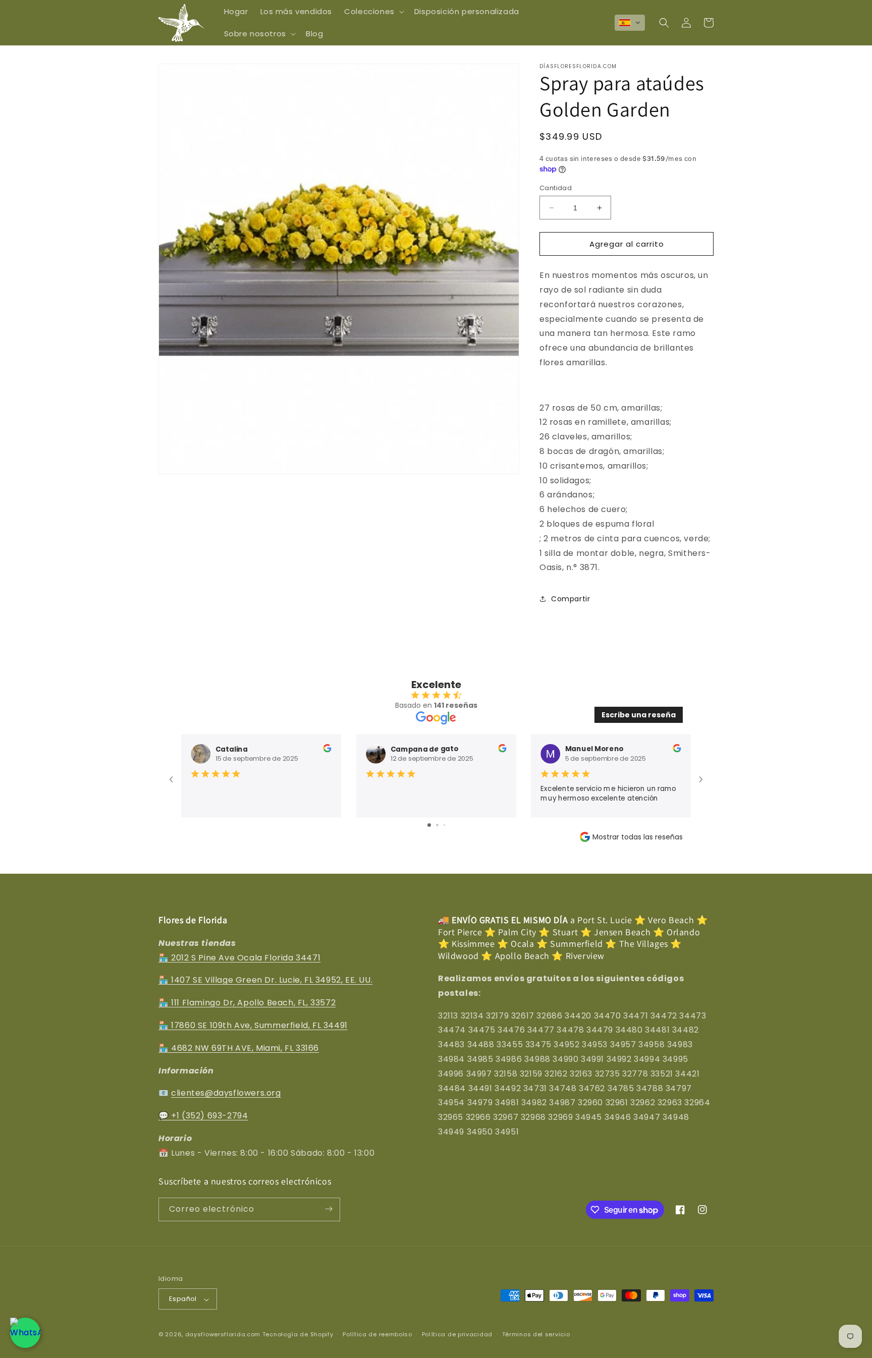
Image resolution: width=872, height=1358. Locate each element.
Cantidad (555, 188)
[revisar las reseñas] (327, 750)
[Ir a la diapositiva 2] (437, 825)
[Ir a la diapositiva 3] (444, 825)
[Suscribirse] (328, 1209)
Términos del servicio (536, 1334)
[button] (373, 12)
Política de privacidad (457, 1334)
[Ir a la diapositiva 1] (429, 825)
